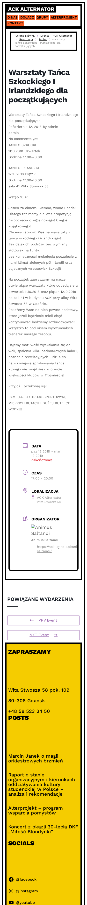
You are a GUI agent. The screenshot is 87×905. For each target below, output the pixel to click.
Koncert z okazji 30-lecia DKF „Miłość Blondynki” (43, 829)
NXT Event (39, 635)
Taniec (43, 39)
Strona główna (25, 35)
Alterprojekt (64, 17)
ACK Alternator (31, 9)
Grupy (42, 17)
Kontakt (15, 23)
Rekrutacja (26, 39)
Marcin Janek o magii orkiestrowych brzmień (35, 758)
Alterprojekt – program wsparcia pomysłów (35, 810)
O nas (12, 17)
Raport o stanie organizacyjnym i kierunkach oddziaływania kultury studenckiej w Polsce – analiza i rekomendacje (41, 784)
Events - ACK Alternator (56, 35)
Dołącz (27, 17)
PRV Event (47, 620)
